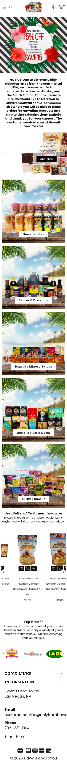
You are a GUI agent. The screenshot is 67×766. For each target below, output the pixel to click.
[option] (33, 45)
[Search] (10, 7)
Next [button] (62, 153)
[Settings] (53, 7)
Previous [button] (4, 153)
